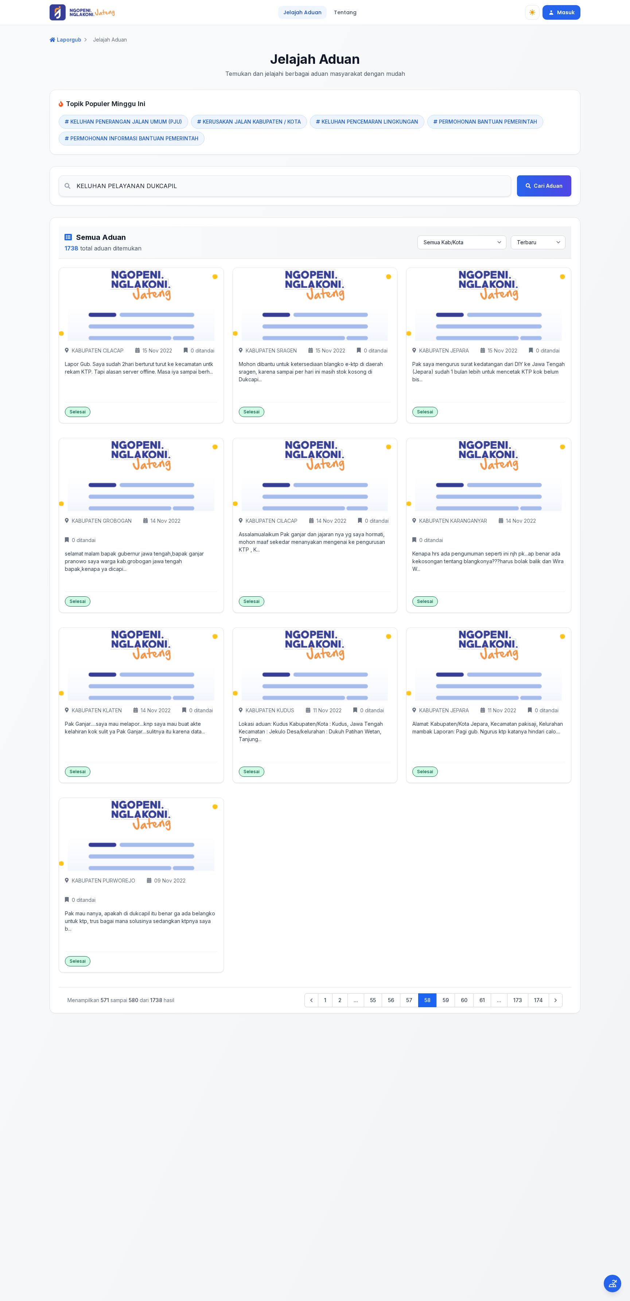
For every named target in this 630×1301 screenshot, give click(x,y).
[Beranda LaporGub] (82, 12)
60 (464, 1000)
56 (391, 1000)
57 (409, 1000)
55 (373, 1000)
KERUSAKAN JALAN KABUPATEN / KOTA (252, 121)
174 (538, 1000)
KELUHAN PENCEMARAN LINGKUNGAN (370, 121)
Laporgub (69, 40)
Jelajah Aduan (302, 12)
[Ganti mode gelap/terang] (532, 12)
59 (446, 1000)
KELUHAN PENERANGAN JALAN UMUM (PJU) (126, 121)
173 (517, 1000)
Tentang (345, 12)
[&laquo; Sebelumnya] (311, 1000)
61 (482, 1000)
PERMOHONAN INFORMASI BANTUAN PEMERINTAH (134, 138)
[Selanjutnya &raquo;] (556, 1000)
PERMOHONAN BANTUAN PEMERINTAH (488, 121)
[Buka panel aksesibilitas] (612, 1283)
